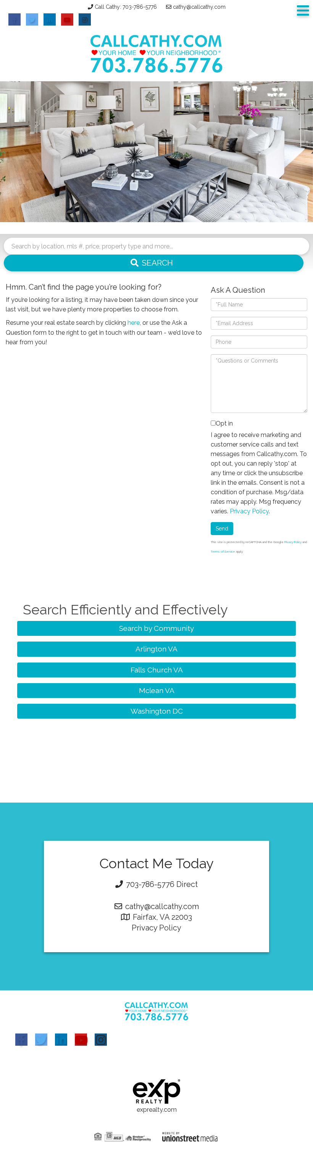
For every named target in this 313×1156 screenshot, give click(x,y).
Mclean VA (156, 690)
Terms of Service (223, 551)
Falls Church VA (157, 670)
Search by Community (156, 628)
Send (222, 529)
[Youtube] (81, 1039)
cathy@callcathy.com (199, 7)
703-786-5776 (150, 884)
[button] (153, 263)
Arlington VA (156, 649)
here (133, 322)
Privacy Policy (249, 511)
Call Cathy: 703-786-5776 (126, 7)
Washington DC (157, 711)
